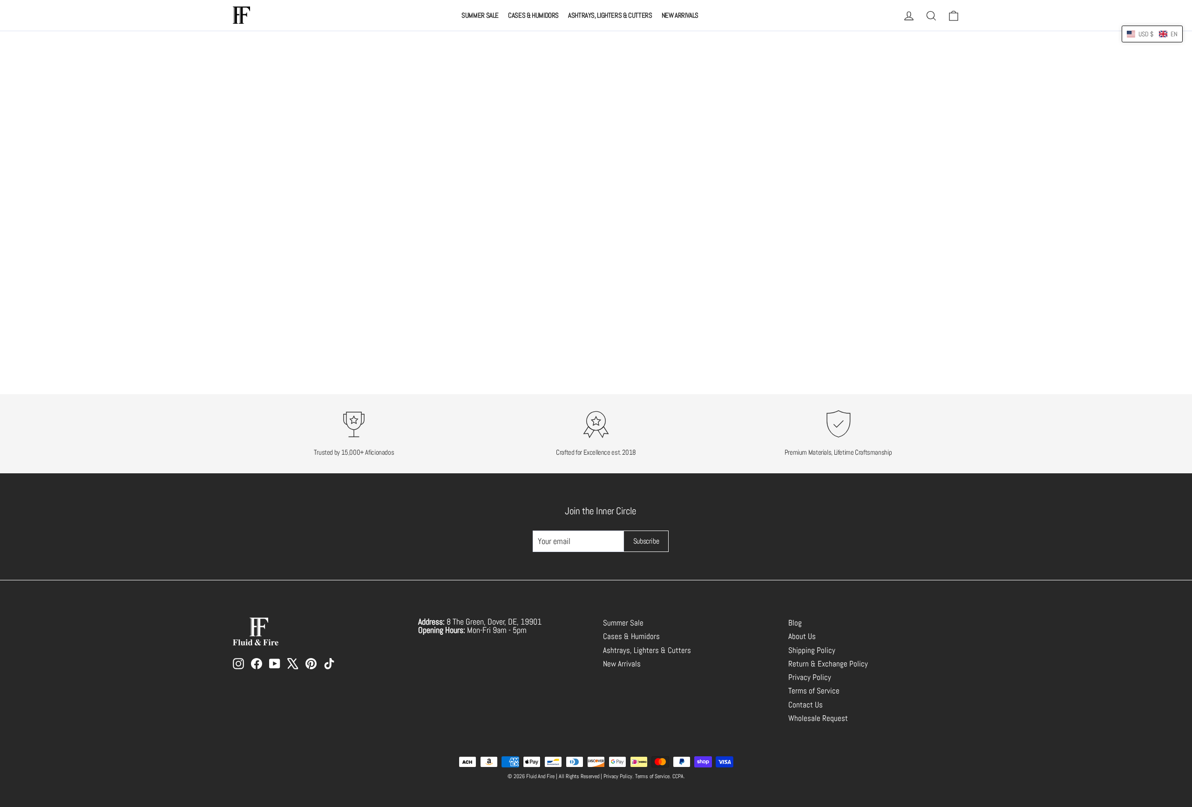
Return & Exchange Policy (828, 664)
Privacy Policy (809, 677)
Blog (795, 623)
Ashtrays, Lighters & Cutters (610, 15)
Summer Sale (480, 15)
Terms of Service (814, 691)
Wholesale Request (818, 718)
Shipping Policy (811, 650)
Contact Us (805, 705)
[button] (1152, 34)
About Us (802, 636)
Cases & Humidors (533, 15)
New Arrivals (680, 15)
